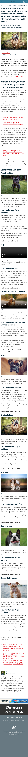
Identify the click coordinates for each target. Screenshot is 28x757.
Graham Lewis (19, 76)
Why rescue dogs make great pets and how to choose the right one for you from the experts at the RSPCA (13, 662)
